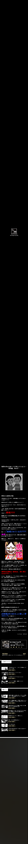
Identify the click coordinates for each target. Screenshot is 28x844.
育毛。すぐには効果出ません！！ (14, 720)
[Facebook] (16, 647)
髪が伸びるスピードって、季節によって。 (15, 715)
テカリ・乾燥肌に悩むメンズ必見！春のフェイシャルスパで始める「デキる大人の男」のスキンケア (17, 701)
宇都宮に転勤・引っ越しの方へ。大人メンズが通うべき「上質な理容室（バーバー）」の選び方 (17, 696)
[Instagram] (19, 647)
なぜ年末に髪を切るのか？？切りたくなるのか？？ (17, 728)
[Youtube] (14, 647)
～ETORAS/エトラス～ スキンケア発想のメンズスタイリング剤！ (17, 668)
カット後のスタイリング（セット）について (15, 676)
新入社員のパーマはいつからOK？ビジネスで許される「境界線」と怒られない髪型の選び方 (17, 711)
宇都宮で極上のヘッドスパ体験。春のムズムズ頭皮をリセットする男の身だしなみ (17, 706)
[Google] (11, 647)
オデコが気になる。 (12, 724)
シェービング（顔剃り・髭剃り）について (15, 681)
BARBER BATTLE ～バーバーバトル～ (15, 672)
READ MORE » (12, 670)
